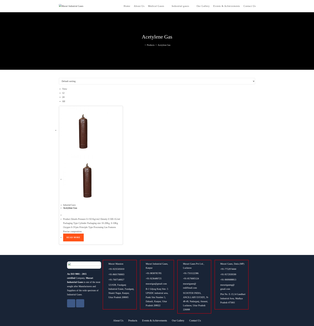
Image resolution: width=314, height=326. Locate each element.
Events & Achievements (154, 320)
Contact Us (195, 320)
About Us (118, 320)
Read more (73, 237)
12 (63, 93)
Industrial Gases (69, 205)
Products (132, 320)
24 (63, 97)
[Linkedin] (80, 303)
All (63, 101)
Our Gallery (178, 320)
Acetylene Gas (164, 45)
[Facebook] (71, 303)
